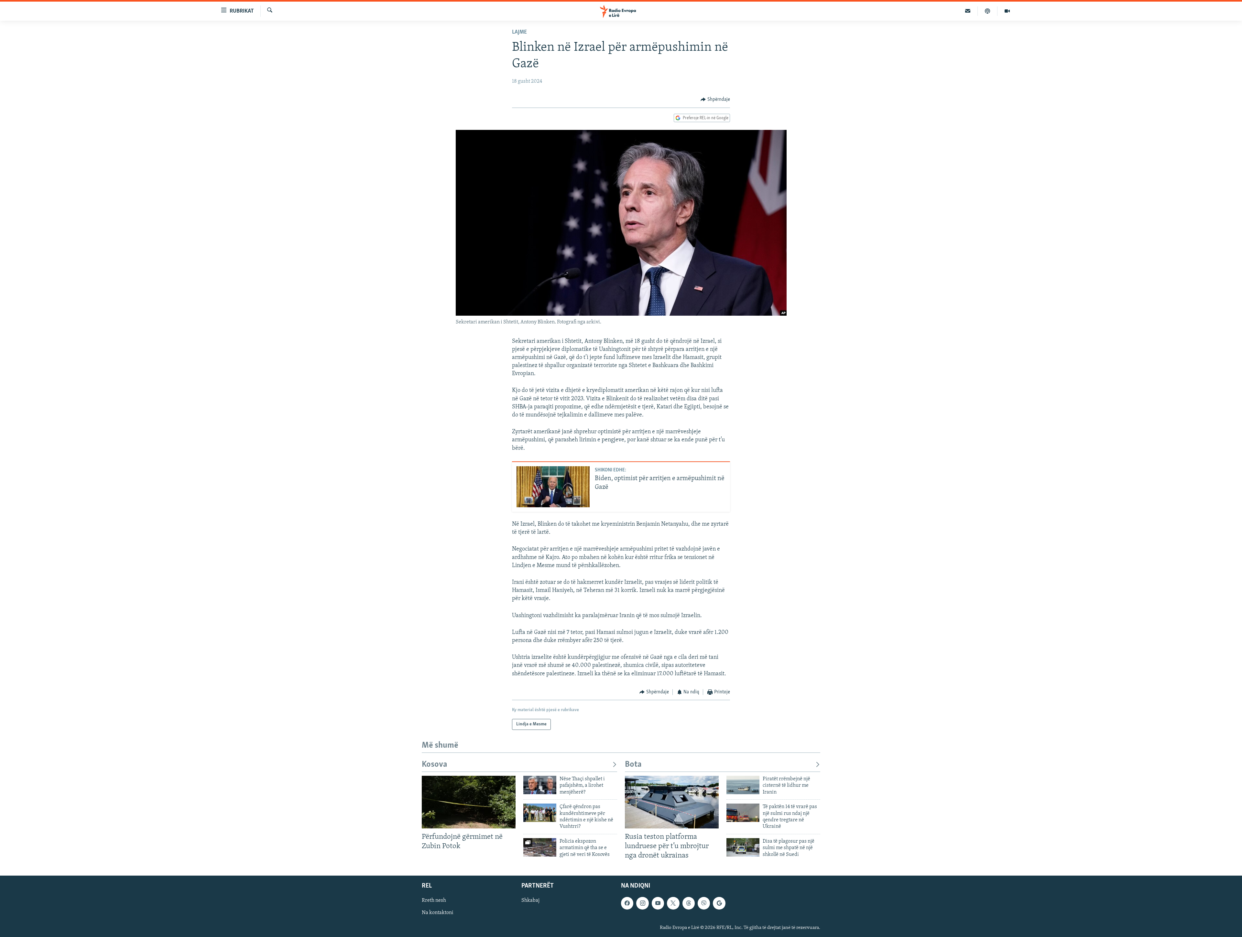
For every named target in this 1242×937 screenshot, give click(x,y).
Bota (633, 764)
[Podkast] (987, 11)
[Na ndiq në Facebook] (627, 903)
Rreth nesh (434, 900)
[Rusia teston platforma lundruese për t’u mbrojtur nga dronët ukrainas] (672, 802)
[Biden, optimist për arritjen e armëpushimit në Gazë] (553, 486)
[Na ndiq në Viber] (704, 903)
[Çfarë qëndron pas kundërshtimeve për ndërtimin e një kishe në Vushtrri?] (539, 813)
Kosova (434, 764)
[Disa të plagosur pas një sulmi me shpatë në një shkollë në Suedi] (742, 847)
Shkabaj (530, 900)
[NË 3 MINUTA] (968, 11)
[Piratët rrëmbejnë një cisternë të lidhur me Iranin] (742, 785)
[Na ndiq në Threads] (688, 903)
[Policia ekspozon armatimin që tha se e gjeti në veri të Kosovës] (539, 847)
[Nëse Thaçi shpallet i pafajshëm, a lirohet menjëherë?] (539, 785)
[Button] (715, 99)
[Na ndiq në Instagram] (642, 903)
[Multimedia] (1007, 11)
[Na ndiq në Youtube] (658, 903)
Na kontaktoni (437, 912)
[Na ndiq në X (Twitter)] (673, 903)
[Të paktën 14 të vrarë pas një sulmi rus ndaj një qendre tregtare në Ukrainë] (742, 813)
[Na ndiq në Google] (719, 903)
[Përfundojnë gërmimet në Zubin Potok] (469, 802)
